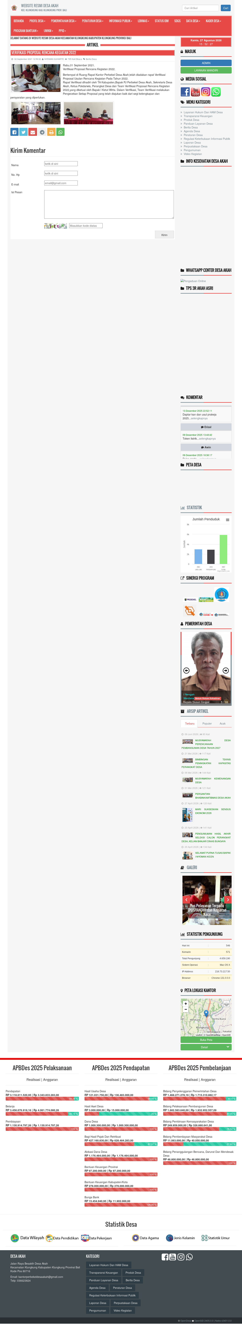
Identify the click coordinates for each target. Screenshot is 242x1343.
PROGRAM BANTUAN (25, 31)
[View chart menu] (227, 520)
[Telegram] (42, 131)
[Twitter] (23, 131)
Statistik (193, 507)
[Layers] (226, 1004)
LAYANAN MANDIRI (206, 70)
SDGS (177, 21)
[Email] (32, 131)
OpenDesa (186, 1320)
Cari (225, 8)
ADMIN (206, 63)
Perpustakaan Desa (195, 146)
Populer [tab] (207, 723)
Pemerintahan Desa (62, 21)
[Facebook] (14, 131)
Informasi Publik (119, 21)
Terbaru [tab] (190, 723)
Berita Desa (91, 58)
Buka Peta (206, 1040)
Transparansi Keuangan (198, 116)
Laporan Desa (192, 142)
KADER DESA (212, 21)
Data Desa (192, 21)
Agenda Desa (191, 131)
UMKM (47, 31)
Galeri (191, 867)
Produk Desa (191, 120)
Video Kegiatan (192, 154)
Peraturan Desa (92, 21)
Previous (186, 900)
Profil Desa (36, 21)
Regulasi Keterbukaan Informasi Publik (206, 139)
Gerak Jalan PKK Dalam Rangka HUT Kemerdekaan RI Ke (211, 908)
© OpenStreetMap (212, 1034)
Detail (204, 1047)
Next (228, 900)
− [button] (186, 1009)
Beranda (19, 21)
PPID (61, 31)
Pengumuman (192, 150)
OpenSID (226, 1034)
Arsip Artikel (196, 711)
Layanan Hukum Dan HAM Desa (203, 112)
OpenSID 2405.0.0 (203, 1320)
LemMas (142, 21)
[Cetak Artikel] (51, 131)
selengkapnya (199, 407)
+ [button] (186, 1003)
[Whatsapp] (60, 131)
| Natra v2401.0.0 (223, 1320)
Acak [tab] (223, 723)
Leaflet (199, 1034)
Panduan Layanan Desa (198, 123)
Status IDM (162, 21)
